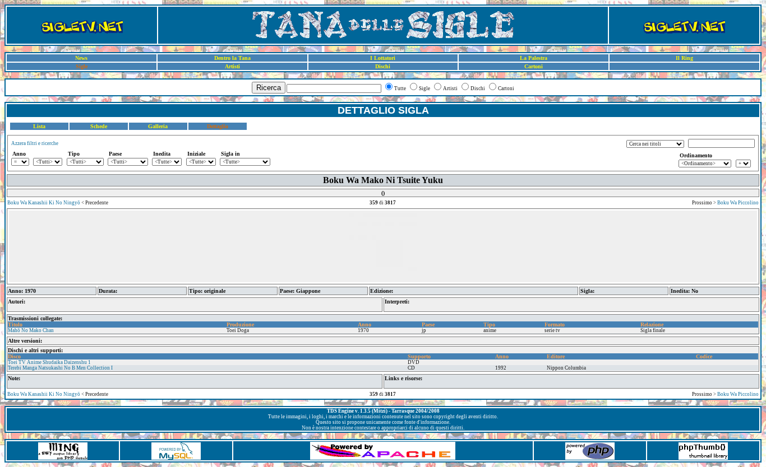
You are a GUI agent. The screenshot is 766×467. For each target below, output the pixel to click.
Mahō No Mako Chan (31, 330)
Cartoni (533, 66)
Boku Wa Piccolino (738, 203)
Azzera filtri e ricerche (34, 143)
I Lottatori (382, 58)
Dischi (382, 66)
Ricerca (268, 87)
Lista (39, 126)
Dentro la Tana (232, 58)
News (81, 58)
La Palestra (533, 58)
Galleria (158, 126)
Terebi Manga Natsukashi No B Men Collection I (60, 368)
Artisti (232, 66)
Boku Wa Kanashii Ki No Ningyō (43, 203)
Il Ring (684, 58)
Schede (98, 126)
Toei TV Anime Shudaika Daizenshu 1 (49, 362)
